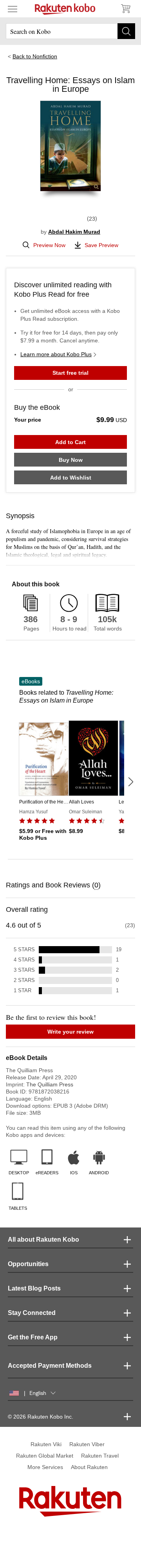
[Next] (130, 781)
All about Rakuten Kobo (43, 1239)
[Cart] (125, 8)
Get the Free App (33, 1337)
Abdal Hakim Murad (74, 232)
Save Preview (101, 245)
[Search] (126, 31)
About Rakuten (89, 1467)
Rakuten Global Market (44, 1455)
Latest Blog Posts (34, 1288)
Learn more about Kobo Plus (56, 354)
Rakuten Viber (87, 1444)
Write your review (70, 1031)
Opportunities (28, 1264)
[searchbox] (70, 31)
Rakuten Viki (46, 1444)
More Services (45, 1467)
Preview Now (49, 245)
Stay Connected (32, 1312)
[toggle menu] (12, 8)
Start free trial (70, 373)
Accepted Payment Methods (50, 1365)
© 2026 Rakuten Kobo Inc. (40, 1416)
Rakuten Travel (100, 1455)
